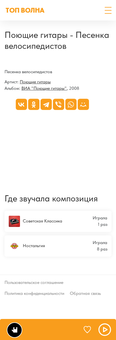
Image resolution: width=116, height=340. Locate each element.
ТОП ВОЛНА (25, 10)
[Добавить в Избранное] (90, 329)
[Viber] (58, 104)
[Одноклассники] (33, 104)
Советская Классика (42, 221)
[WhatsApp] (71, 104)
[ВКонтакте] (21, 104)
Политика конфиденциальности (34, 293)
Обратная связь (85, 293)
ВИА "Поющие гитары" (44, 88)
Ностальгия (34, 245)
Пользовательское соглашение (34, 282)
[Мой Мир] (83, 104)
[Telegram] (46, 104)
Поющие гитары (35, 81)
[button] (108, 10)
